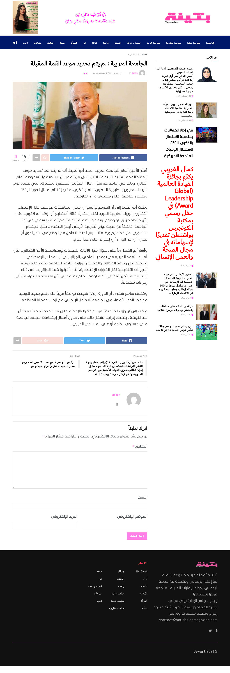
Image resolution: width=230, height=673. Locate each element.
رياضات (121, 579)
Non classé (141, 571)
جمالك (50, 42)
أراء (15, 42)
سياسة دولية (193, 42)
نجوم (25, 42)
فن (84, 42)
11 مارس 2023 (114, 73)
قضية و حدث (134, 42)
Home (144, 54)
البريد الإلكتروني (64, 516)
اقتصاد (118, 42)
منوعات (38, 42)
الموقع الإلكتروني (132, 516)
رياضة (106, 42)
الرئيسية (210, 42)
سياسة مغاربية (173, 42)
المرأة (74, 42)
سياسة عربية (153, 42)
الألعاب (143, 593)
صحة (62, 42)
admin (135, 73)
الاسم (142, 497)
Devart (200, 651)
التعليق (140, 446)
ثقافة (94, 42)
